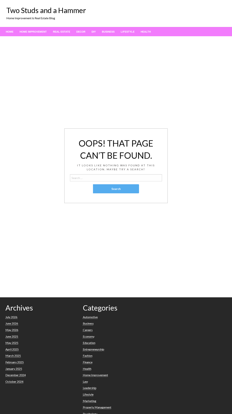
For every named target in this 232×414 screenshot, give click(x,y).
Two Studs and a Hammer (46, 10)
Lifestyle (127, 31)
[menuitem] (9, 31)
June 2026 (11, 323)
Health (146, 31)
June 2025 (11, 336)
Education (89, 342)
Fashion (87, 355)
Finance (87, 362)
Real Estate (61, 31)
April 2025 (12, 349)
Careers (88, 330)
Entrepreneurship (93, 349)
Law (85, 381)
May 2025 (11, 342)
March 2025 (13, 355)
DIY (94, 31)
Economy (88, 336)
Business (108, 31)
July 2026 (11, 317)
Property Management (97, 407)
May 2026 (11, 330)
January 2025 (13, 368)
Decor (80, 31)
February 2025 (14, 362)
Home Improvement (33, 31)
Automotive (90, 317)
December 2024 (15, 375)
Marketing (89, 401)
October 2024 (14, 381)
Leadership (89, 388)
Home (9, 31)
